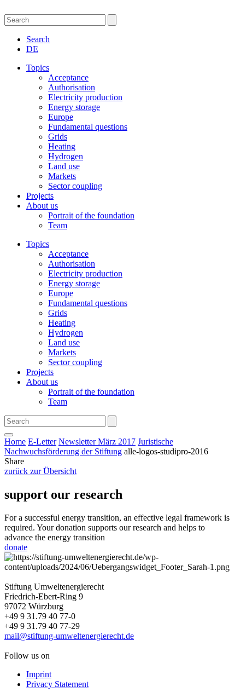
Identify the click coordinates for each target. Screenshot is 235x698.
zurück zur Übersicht (40, 471)
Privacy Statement (57, 684)
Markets (62, 176)
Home (15, 441)
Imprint (38, 674)
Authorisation (71, 87)
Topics (37, 67)
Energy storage (74, 107)
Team (57, 225)
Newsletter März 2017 (97, 441)
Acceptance (68, 77)
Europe (60, 117)
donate (15, 547)
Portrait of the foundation (91, 215)
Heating (61, 146)
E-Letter (42, 441)
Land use (64, 166)
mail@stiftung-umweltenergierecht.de (69, 636)
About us (42, 205)
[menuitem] (32, 49)
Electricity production (85, 97)
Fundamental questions (87, 126)
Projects (40, 195)
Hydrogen (65, 156)
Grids (57, 136)
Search (38, 39)
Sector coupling (75, 186)
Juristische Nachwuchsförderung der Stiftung (88, 446)
